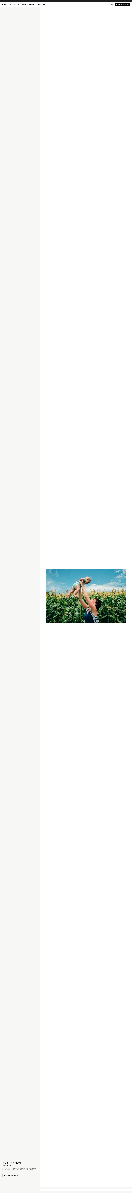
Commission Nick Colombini (11, 1175)
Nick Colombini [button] (66, 1190)
